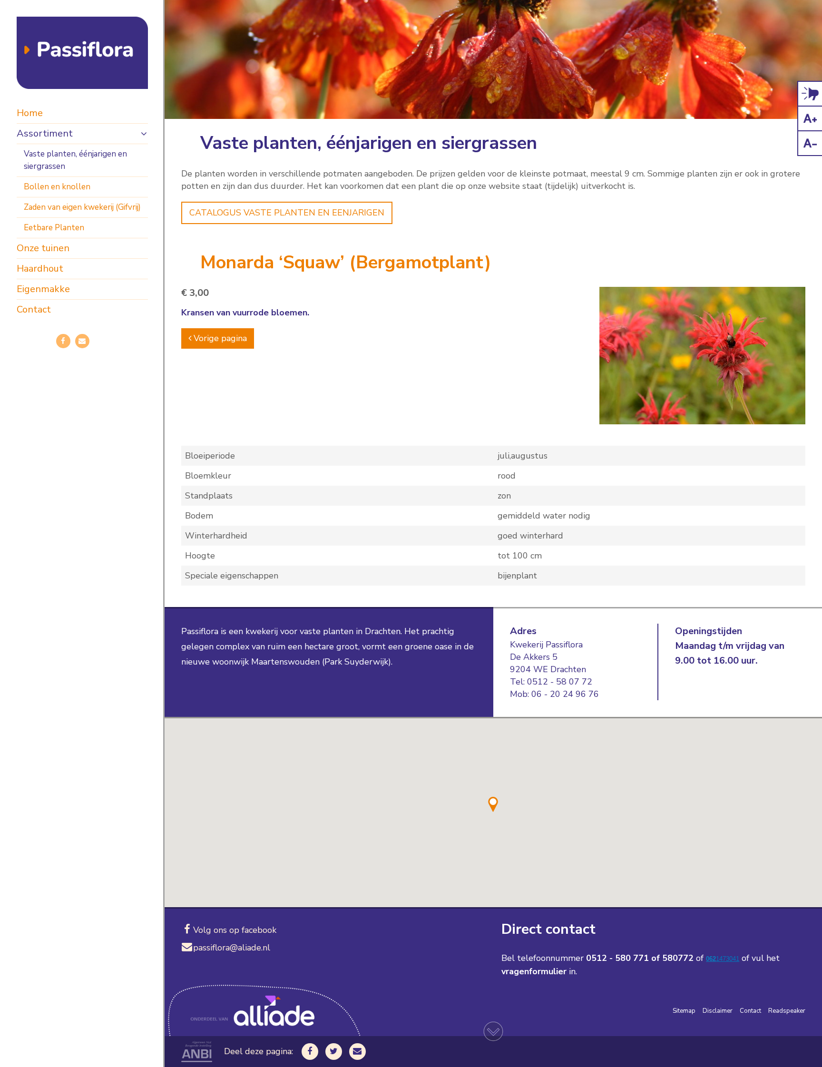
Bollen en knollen (57, 186)
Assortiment (45, 133)
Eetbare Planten (54, 227)
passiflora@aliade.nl (231, 947)
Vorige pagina (219, 338)
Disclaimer (718, 1011)
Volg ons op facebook (234, 930)
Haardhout (40, 268)
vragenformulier (534, 971)
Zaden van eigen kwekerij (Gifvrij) (82, 207)
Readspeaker (786, 1011)
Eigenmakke (43, 289)
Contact (34, 309)
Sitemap (684, 1011)
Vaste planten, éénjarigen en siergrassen (75, 160)
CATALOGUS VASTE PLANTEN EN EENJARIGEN (286, 212)
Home (30, 113)
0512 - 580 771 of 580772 (640, 958)
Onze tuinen (43, 248)
